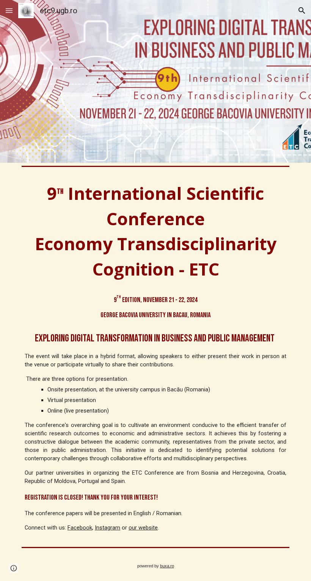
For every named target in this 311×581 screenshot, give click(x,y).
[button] (9, 10)
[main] (155, 357)
